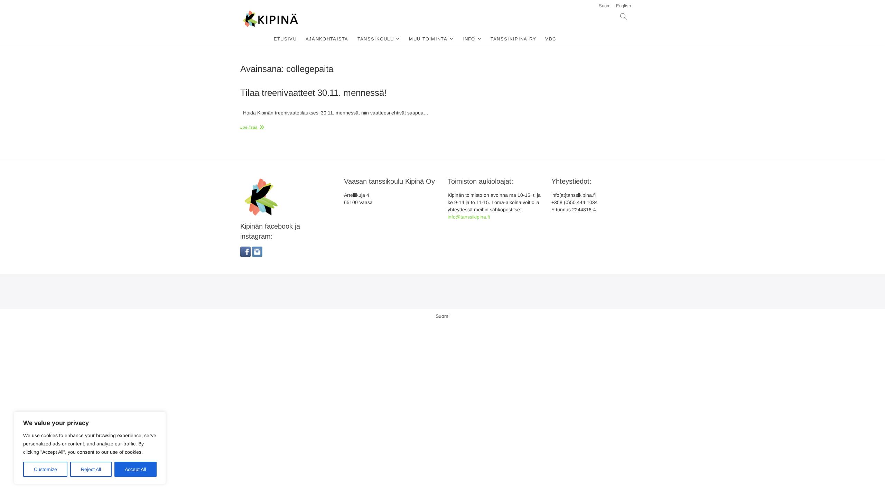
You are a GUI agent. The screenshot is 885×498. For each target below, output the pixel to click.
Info (469, 39)
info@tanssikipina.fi (469, 217)
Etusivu (285, 39)
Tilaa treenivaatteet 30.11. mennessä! (313, 92)
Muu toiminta (428, 39)
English (623, 5)
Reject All (91, 469)
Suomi (605, 5)
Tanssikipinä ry (514, 39)
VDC (550, 39)
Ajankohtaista (327, 39)
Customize (45, 469)
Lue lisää (249, 127)
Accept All (135, 469)
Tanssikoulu (375, 39)
